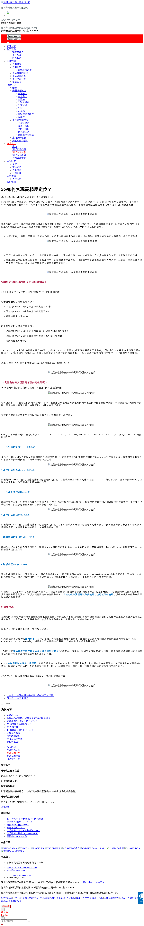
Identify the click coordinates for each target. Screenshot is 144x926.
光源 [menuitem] (20, 108)
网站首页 (11, 46)
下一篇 (17, 698)
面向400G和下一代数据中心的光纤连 (25, 819)
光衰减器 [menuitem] (22, 105)
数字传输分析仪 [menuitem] (26, 114)
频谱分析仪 (97, 898)
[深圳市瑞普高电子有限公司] (72, 2)
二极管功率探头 (111, 898)
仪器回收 (16, 82)
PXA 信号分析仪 (67, 898)
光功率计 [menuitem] (22, 96)
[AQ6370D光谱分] (70, 848)
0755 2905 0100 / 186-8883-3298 (22, 867)
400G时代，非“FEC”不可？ (20, 730)
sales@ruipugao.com (16, 870)
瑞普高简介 (18, 52)
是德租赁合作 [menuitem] (25, 70)
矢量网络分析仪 (51, 898)
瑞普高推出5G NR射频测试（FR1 (23, 830)
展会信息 (16, 170)
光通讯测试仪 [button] (19, 90)
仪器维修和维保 (20, 73)
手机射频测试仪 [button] (20, 120)
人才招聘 (16, 179)
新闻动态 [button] (11, 161)
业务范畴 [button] (11, 61)
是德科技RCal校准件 (17, 836)
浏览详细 (5, 807)
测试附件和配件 (20, 140)
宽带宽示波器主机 (33, 898)
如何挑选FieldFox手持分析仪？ (22, 721)
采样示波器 (6, 898)
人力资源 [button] (11, 176)
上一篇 (30, 695)
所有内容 (11, 747)
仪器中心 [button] (11, 85)
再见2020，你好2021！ (18, 824)
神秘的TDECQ (14, 715)
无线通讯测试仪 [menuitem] (26, 135)
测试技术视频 (19, 155)
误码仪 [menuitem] (21, 117)
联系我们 (16, 58)
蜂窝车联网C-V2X (16, 827)
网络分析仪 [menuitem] (23, 129)
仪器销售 (16, 64)
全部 (14, 87)
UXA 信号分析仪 (128, 898)
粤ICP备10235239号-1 (93, 882)
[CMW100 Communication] (93, 848)
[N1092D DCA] (132, 848)
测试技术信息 (19, 152)
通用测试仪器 (19, 137)
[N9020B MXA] (9, 848)
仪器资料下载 (19, 158)
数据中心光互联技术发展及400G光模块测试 (28, 718)
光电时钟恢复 (15, 901)
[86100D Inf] (24, 848)
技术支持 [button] (11, 143)
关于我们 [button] (11, 49)
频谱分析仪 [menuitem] (23, 126)
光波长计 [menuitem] (22, 93)
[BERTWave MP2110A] (12, 851)
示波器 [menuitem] (21, 111)
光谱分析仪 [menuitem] (23, 102)
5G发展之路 (13, 727)
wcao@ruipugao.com (21, 875)
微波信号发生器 (84, 898)
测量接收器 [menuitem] (23, 123)
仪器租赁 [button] (16, 67)
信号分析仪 (18, 898)
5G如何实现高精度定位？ (19, 724)
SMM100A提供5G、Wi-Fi (19, 821)
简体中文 (6, 906)
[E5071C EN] (37, 848)
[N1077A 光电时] (115, 848)
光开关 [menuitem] (21, 99)
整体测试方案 (19, 79)
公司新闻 (16, 173)
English (4, 915)
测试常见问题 (19, 149)
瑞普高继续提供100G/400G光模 (22, 833)
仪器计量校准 (19, 76)
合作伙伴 (16, 55)
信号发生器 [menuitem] (23, 132)
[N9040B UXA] (52, 848)
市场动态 (16, 167)
